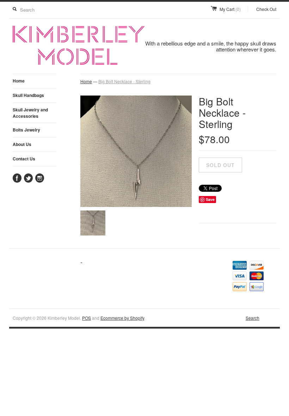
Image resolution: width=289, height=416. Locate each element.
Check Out (266, 9)
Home (19, 81)
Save (210, 199)
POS (86, 318)
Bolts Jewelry (26, 130)
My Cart (230, 9)
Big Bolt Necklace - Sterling (124, 81)
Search (252, 318)
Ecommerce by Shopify (122, 318)
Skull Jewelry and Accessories (30, 112)
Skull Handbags (28, 95)
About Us (22, 144)
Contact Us (24, 158)
